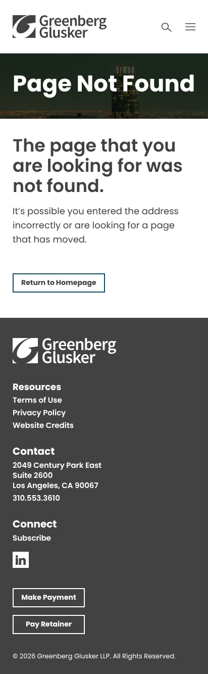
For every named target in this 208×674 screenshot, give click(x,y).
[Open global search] (167, 27)
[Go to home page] (60, 26)
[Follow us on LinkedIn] (21, 560)
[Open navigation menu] (190, 26)
